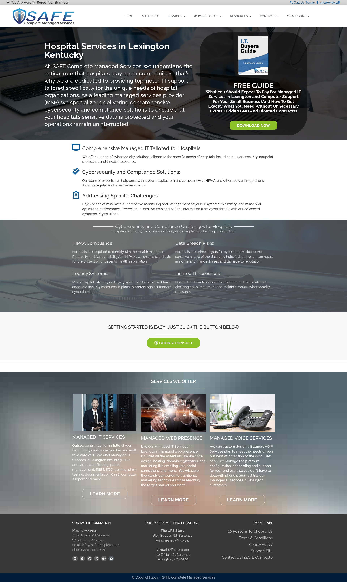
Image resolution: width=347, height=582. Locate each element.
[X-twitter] (96, 558)
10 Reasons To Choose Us (250, 531)
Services (175, 16)
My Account (296, 16)
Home (128, 16)
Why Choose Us (206, 16)
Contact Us (269, 16)
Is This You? (150, 16)
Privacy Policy (260, 544)
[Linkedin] (75, 558)
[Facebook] (82, 558)
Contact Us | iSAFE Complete (247, 557)
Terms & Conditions (256, 538)
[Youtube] (111, 558)
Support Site (262, 551)
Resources (239, 16)
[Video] (104, 558)
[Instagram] (89, 558)
